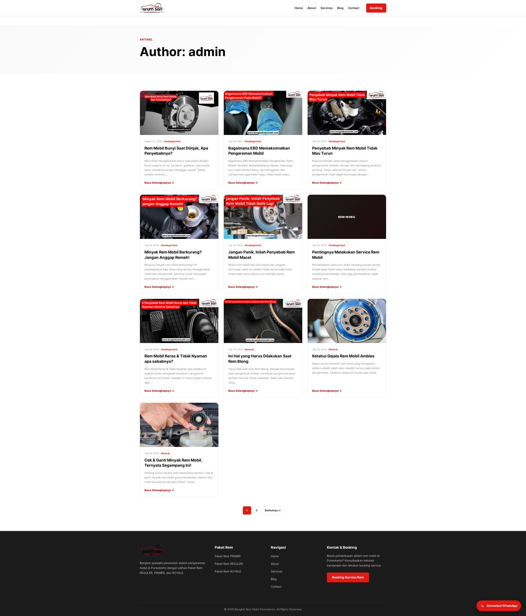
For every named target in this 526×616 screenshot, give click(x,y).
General (249, 349)
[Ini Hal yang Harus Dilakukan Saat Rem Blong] (263, 321)
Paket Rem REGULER (229, 563)
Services (327, 8)
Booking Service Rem (348, 577)
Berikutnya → (273, 510)
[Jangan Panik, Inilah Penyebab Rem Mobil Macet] (263, 217)
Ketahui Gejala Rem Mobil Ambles (343, 356)
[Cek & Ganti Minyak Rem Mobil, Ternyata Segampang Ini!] (179, 425)
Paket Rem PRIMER (228, 556)
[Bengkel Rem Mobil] (152, 550)
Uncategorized (172, 141)
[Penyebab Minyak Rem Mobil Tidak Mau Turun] (347, 113)
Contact (353, 8)
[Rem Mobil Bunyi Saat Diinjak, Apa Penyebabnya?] (179, 113)
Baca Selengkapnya (159, 182)
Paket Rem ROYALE (228, 571)
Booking (376, 8)
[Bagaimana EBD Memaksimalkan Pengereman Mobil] (263, 113)
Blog (340, 8)
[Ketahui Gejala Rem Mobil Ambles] (347, 321)
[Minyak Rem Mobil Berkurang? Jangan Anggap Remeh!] (179, 217)
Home (299, 8)
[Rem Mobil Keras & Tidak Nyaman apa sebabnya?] (179, 321)
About (311, 8)
